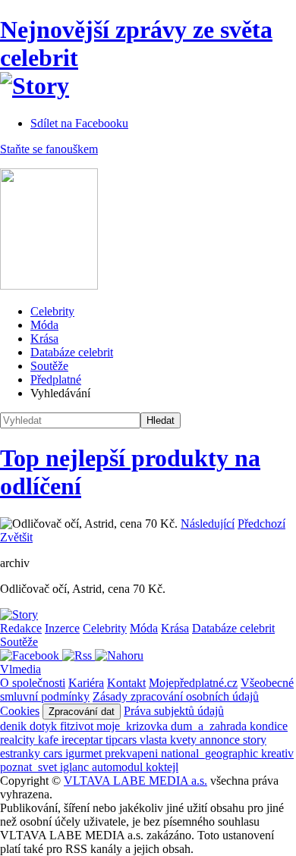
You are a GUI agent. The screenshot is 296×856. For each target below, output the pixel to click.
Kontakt (126, 682)
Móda (44, 324)
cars (54, 753)
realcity (19, 739)
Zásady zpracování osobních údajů (176, 696)
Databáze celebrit (71, 352)
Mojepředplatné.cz (193, 682)
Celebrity (52, 311)
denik (15, 726)
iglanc (76, 766)
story (254, 739)
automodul (119, 766)
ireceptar (83, 739)
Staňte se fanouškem (49, 149)
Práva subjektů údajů (174, 710)
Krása (44, 338)
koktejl (162, 766)
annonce (221, 739)
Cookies (19, 710)
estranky (21, 753)
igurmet (85, 753)
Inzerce (62, 628)
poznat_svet (30, 766)
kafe (49, 739)
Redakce (21, 628)
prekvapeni (133, 753)
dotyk (45, 726)
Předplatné (55, 379)
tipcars (122, 739)
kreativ (277, 753)
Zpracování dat (82, 711)
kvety (185, 739)
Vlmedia (20, 669)
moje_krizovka (133, 726)
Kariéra (86, 682)
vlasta (155, 739)
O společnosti (32, 682)
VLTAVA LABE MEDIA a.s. (135, 780)
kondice (269, 726)
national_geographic (211, 753)
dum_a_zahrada (210, 726)
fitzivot (78, 726)
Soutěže (49, 365)
